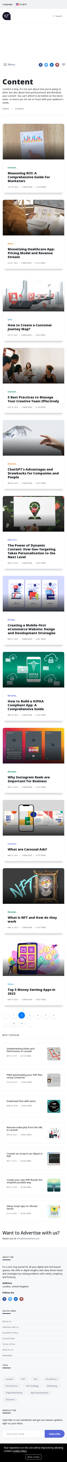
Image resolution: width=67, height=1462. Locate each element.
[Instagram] (57, 65)
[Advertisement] (33, 42)
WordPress (51, 1379)
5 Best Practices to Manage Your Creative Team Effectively (33, 399)
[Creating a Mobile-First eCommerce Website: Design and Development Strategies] (33, 594)
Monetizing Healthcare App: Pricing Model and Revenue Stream (31, 253)
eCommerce (12, 1385)
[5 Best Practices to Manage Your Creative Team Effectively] (33, 366)
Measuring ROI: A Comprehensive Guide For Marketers (29, 177)
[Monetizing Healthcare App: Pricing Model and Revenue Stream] (33, 217)
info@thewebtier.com (28, 1238)
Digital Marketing (14, 1392)
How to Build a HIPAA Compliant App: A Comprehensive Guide (26, 705)
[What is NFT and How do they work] (33, 886)
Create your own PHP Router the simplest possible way (24, 1181)
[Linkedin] (52, 65)
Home (5, 108)
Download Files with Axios (21, 1101)
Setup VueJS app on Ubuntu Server (22, 1207)
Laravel (9, 1379)
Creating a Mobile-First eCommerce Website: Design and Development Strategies (31, 629)
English (23, 4)
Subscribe (54, 1433)
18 (13, 1023)
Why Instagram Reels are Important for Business (29, 779)
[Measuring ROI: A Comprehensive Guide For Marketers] (33, 141)
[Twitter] (46, 65)
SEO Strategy (32, 1385)
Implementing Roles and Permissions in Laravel (20, 1050)
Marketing (52, 1385)
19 (21, 1023)
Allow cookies (33, 1457)
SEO (36, 1379)
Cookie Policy (20, 1450)
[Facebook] (41, 65)
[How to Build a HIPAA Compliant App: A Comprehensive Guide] (33, 669)
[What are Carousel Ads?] (33, 818)
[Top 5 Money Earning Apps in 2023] (33, 958)
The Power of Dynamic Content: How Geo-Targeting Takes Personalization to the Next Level (31, 551)
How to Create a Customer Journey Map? (30, 327)
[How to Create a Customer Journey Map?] (33, 293)
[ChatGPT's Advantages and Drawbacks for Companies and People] (33, 438)
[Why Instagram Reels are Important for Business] (33, 745)
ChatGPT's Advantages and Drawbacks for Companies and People (33, 473)
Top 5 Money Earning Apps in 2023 (31, 991)
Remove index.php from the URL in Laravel (25, 1129)
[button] (9, 64)
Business (10, 1399)
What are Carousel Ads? (27, 849)
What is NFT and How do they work (32, 919)
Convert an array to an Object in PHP (25, 1155)
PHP (23, 1379)
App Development (39, 1392)
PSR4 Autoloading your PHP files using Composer (24, 1076)
